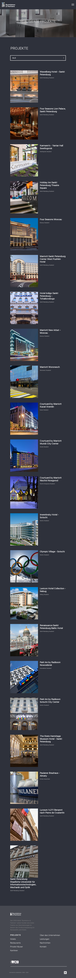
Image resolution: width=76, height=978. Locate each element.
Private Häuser (16, 947)
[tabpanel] (38, 483)
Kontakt (43, 947)
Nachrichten (45, 943)
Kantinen (14, 950)
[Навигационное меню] (73, 5)
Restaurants (15, 943)
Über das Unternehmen (50, 935)
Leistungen (44, 939)
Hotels (13, 939)
